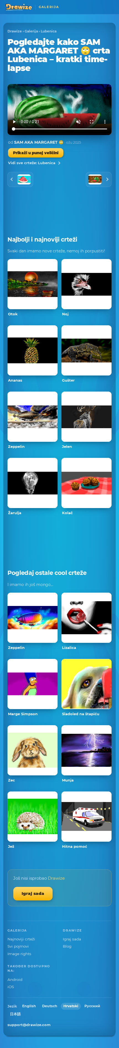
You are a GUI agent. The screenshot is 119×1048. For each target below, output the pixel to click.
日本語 (15, 1014)
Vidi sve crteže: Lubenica (31, 163)
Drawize (14, 31)
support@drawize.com (29, 1024)
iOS (10, 986)
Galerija (31, 31)
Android (14, 979)
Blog (67, 946)
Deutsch (49, 1006)
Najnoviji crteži (21, 939)
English (29, 1006)
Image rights (19, 953)
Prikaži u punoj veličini (35, 153)
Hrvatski (70, 1006)
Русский (92, 1006)
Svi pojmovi (18, 946)
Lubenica (48, 31)
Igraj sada (33, 893)
